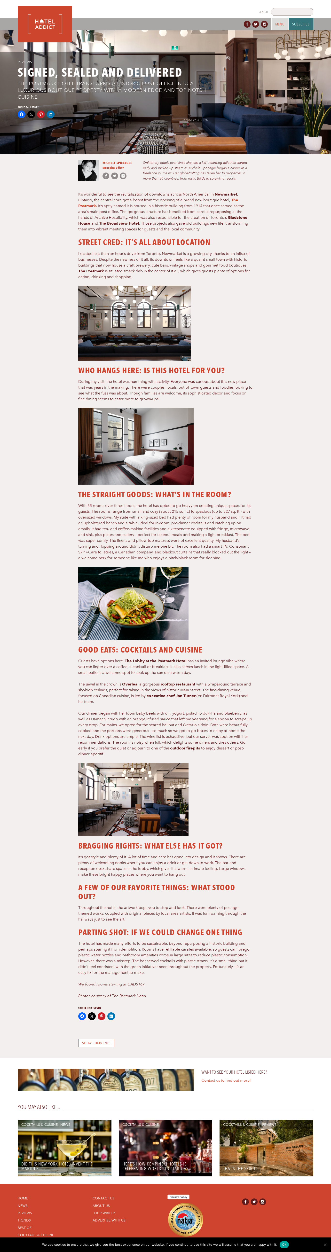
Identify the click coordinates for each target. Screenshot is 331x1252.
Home (23, 1198)
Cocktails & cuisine (39, 1124)
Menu (280, 24)
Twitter (256, 24)
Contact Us (103, 1198)
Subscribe (301, 24)
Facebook (248, 24)
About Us (101, 1206)
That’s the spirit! (240, 1168)
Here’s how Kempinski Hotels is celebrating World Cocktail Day (155, 1166)
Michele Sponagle (117, 163)
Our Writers (105, 1213)
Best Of (25, 1228)
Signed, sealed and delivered (100, 72)
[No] (325, 1244)
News (65, 1124)
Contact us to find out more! (226, 1080)
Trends (24, 1220)
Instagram (265, 24)
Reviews (25, 62)
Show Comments (96, 1043)
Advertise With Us (109, 1220)
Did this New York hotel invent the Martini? (57, 1166)
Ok (284, 1244)
